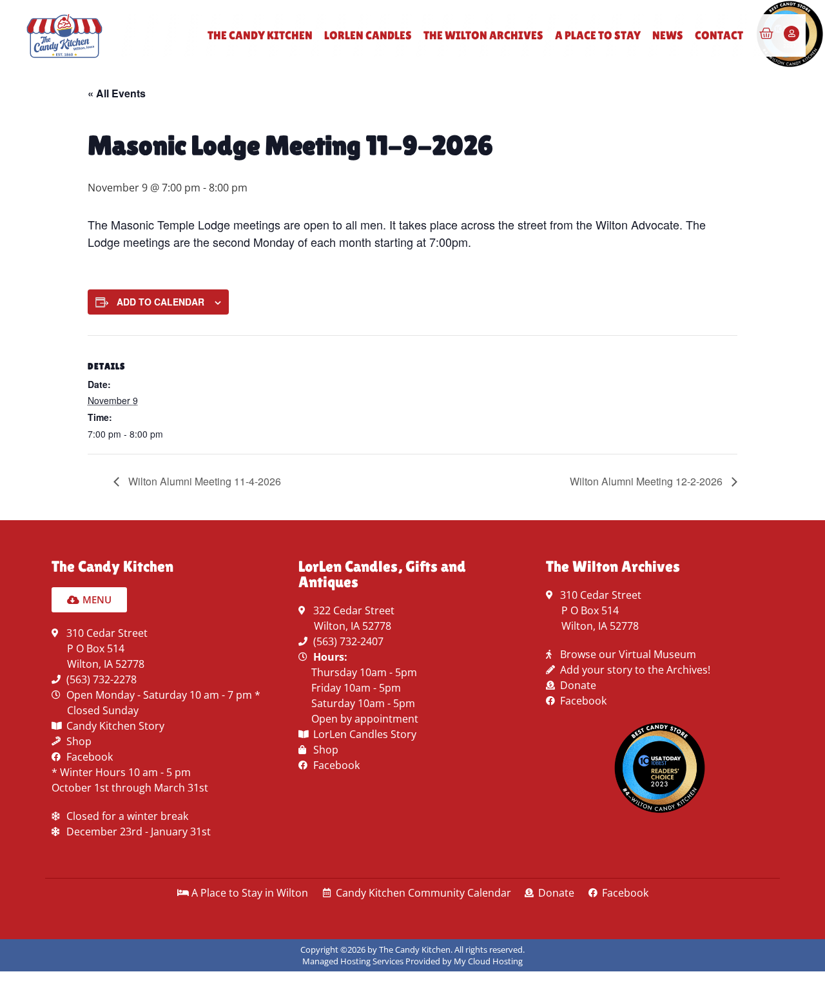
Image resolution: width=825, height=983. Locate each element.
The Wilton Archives (483, 35)
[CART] (766, 33)
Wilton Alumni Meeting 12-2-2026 (647, 481)
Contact (719, 35)
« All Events (117, 93)
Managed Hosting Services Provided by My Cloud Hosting (412, 961)
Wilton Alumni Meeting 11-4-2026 (203, 481)
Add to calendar (160, 301)
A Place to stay (598, 35)
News (667, 35)
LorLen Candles (368, 35)
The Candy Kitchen (260, 35)
